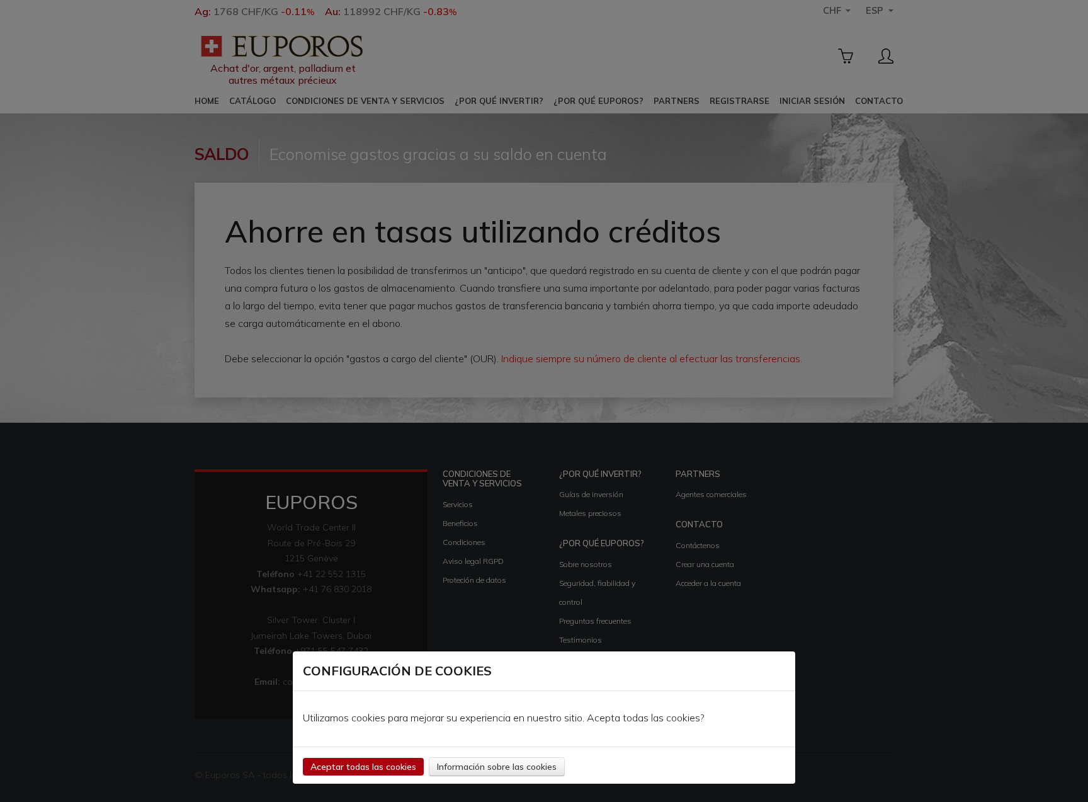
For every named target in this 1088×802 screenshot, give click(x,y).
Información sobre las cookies (497, 766)
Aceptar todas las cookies (363, 766)
